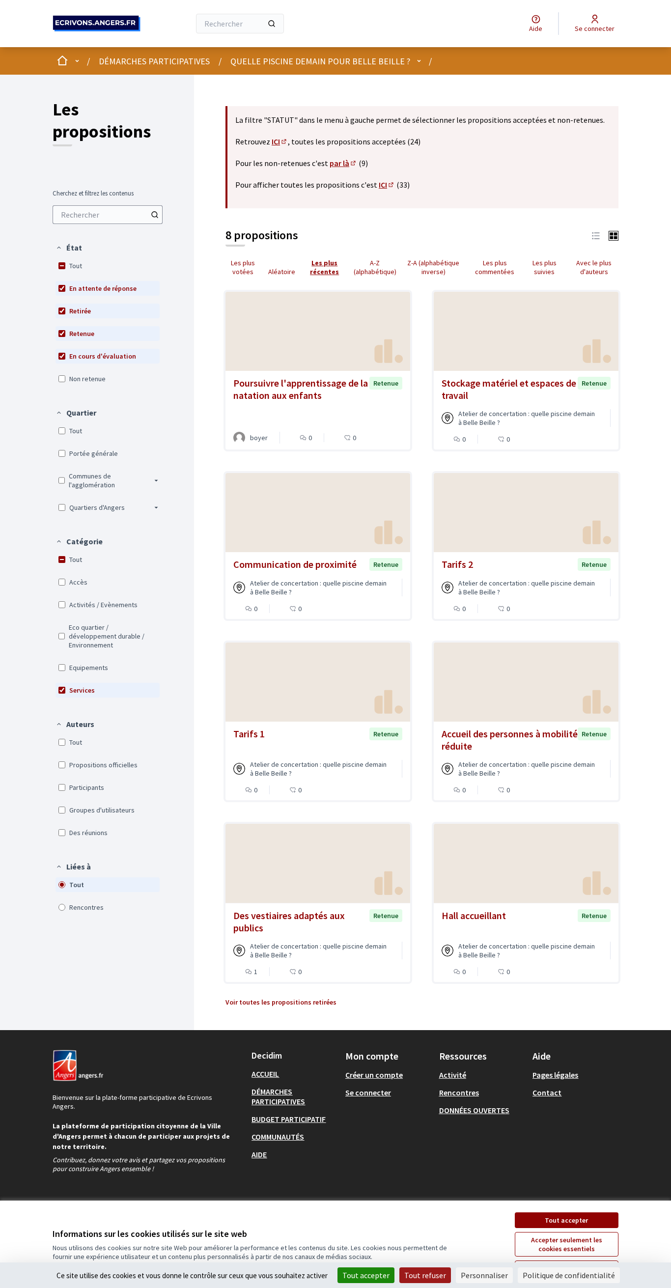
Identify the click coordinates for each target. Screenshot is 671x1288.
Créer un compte (374, 1075)
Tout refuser (425, 1275)
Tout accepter (566, 1220)
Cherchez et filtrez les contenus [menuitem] (93, 193)
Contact (546, 1092)
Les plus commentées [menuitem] (494, 267)
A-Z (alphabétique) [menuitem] (375, 267)
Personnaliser (484, 1275)
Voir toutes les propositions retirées (280, 1002)
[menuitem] (108, 214)
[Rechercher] (272, 23)
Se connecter (368, 1092)
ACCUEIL (265, 1074)
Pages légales (555, 1075)
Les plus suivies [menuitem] (544, 267)
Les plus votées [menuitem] (243, 267)
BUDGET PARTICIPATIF (289, 1119)
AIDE (259, 1154)
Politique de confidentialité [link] (569, 1275)
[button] (69, 247)
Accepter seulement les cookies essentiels (566, 1244)
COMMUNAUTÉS (278, 1137)
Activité (452, 1075)
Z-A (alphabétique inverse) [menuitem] (433, 267)
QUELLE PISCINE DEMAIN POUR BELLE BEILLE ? (320, 61)
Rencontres (459, 1092)
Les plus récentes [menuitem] (324, 267)
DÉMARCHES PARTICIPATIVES (154, 61)
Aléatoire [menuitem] (281, 271)
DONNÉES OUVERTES (474, 1110)
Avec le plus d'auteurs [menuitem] (594, 267)
